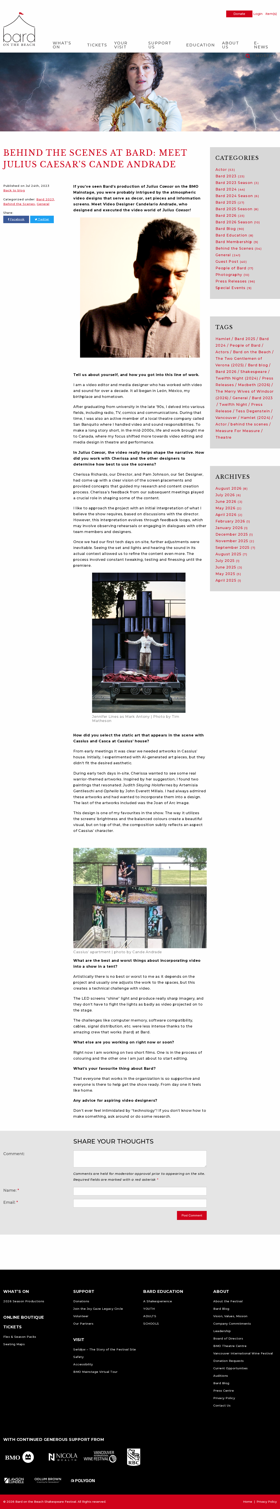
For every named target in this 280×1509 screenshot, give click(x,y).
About (221, 1292)
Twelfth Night (233, 404)
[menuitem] (66, 45)
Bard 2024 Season (237, 196)
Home (247, 1501)
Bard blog (258, 365)
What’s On (62, 45)
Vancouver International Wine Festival (243, 1353)
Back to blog (14, 190)
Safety (78, 1357)
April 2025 (228, 580)
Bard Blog (229, 229)
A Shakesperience (157, 1301)
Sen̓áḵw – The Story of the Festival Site (104, 1349)
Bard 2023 (45, 199)
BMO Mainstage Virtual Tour (95, 1371)
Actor (225, 170)
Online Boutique (23, 1317)
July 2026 (228, 495)
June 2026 (228, 501)
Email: (9, 1202)
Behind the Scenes (19, 204)
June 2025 (228, 567)
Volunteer (81, 1316)
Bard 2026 (230, 216)
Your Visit (121, 45)
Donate (239, 14)
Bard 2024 (230, 189)
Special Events (233, 288)
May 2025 (228, 574)
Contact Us (222, 1405)
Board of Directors (228, 1338)
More (263, 55)
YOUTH (149, 1308)
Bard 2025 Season (237, 209)
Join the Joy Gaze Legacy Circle (98, 1308)
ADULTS (149, 1316)
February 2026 (232, 521)
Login (257, 14)
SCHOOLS (151, 1323)
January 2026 (231, 528)
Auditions (220, 1375)
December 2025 (234, 534)
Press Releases (235, 281)
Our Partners (83, 1323)
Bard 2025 (230, 202)
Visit (78, 1340)
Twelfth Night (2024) (236, 378)
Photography (232, 275)
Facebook (17, 219)
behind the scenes (249, 424)
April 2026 (229, 515)
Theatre (223, 437)
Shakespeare (253, 372)
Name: (9, 1190)
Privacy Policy (224, 1398)
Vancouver (226, 418)
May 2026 (228, 508)
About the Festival (228, 1301)
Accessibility (83, 1364)
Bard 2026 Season (237, 222)
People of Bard (234, 268)
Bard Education (234, 235)
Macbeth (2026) (254, 385)
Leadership (222, 1331)
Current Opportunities (230, 1368)
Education (200, 45)
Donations (81, 1301)
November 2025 (234, 541)
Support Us (159, 45)
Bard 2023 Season (237, 183)
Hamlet (223, 339)
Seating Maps (14, 1344)
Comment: (13, 1153)
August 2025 (231, 554)
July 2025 (227, 561)
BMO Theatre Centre (230, 1346)
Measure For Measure (237, 431)
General (43, 204)
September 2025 (235, 547)
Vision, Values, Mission (230, 1316)
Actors (222, 352)
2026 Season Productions (23, 1301)
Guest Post (231, 261)
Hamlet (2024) (255, 418)
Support (83, 1292)
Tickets (97, 45)
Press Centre (223, 1390)
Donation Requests (228, 1361)
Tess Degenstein (253, 411)
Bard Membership (236, 242)
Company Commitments (232, 1323)
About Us (230, 45)
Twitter (43, 219)
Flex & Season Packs (19, 1336)
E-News (261, 45)
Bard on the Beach (252, 352)
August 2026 (231, 488)
